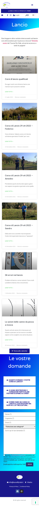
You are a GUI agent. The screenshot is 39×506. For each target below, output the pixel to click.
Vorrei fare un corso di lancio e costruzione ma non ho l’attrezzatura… (18, 403)
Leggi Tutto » (9, 91)
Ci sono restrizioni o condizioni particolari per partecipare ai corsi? (17, 391)
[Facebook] (17, 491)
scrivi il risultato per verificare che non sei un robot (19, 460)
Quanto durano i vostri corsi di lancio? (19, 381)
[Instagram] (21, 491)
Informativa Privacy (18, 455)
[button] (32, 5)
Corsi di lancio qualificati (16, 79)
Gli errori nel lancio (14, 275)
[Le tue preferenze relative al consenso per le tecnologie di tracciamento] (35, 502)
